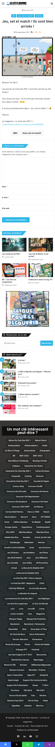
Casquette (15, 476)
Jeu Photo (43, 552)
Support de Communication (35, 680)
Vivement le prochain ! (27, 383)
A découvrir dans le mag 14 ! (40, 280)
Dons (34, 517)
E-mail (5, 197)
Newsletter (13, 629)
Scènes (39, 16)
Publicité (35, 649)
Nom (4, 187)
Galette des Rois (11, 537)
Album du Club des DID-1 (20, 440)
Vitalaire (28, 706)
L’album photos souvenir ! (29, 394)
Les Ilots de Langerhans (17, 603)
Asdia (44, 445)
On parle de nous (17, 634)
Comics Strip (18, 486)
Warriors (40, 706)
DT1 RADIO (45, 517)
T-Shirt (45, 685)
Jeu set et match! (32, 133)
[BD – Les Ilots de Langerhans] (14, 270)
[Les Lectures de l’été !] (14, 245)
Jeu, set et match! (25, 16)
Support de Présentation (17, 685)
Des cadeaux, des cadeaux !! (30, 406)
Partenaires (37, 639)
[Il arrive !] (9, 364)
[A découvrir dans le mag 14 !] (41, 270)
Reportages (39, 660)
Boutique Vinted (40, 461)
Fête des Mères (25, 532)
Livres (42, 609)
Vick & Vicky (33, 700)
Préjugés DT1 (21, 649)
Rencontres (41, 655)
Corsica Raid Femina (14, 512)
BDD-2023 (37, 456)
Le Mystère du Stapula (27, 593)
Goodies (26, 537)
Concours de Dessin (39, 491)
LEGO (41, 583)
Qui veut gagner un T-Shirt (20, 655)
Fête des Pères (42, 532)
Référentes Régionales (41, 665)
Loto (30, 614)
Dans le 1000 (33, 512)
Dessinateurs (10, 517)
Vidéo (45, 700)
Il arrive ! (21, 360)
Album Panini (41, 440)
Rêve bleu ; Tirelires (37, 670)
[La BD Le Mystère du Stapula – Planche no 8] (9, 375)
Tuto (33, 695)
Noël (24, 629)
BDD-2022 (24, 456)
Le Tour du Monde (40, 603)
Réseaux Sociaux (16, 670)
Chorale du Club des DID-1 (17, 481)
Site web (5, 208)
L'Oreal (14, 568)
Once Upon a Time (39, 629)
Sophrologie (13, 680)
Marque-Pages (15, 619)
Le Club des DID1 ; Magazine (23, 583)
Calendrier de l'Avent (33, 466)
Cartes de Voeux (42, 471)
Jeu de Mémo (29, 552)
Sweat (35, 685)
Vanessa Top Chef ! (15, 700)
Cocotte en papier (41, 481)
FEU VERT (10, 532)
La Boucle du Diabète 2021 (32, 568)
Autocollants (29, 450)
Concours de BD (35, 486)
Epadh (48, 522)
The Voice (15, 690)
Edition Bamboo (21, 522)
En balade (36, 522)
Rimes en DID (10, 665)
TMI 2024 (28, 690)
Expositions (27, 527)
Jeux (28, 558)
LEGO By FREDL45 (17, 588)
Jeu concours (44, 547)
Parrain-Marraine (20, 639)
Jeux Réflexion (41, 558)
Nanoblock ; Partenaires (34, 624)
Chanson (40, 476)
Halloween (29, 542)
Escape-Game (11, 527)
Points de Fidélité (42, 644)
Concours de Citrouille (16, 491)
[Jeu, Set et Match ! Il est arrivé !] (41, 245)
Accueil (26, 10)
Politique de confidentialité (27, 730)
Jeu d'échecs (13, 552)
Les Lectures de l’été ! (11, 254)
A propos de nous (22, 726)
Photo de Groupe (12, 644)
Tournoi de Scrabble (18, 695)
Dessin (46, 512)
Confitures (38, 507)
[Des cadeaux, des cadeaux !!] (9, 409)
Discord (24, 517)
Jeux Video (27, 563)
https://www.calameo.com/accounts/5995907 (23, 124)
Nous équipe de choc (39, 726)
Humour (41, 542)
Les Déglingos (44, 598)
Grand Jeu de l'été (43, 537)
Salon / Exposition (15, 675)
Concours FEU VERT (21, 507)
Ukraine (42, 695)
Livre (21, 609)
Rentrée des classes (20, 660)
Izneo (31, 547)
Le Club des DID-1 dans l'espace (27, 578)
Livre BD (31, 609)
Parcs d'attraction (37, 634)
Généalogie (15, 542)
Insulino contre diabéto (14, 547)
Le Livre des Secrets (37, 588)
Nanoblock (15, 624)
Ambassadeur (14, 445)
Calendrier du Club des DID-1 (18, 471)
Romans (23, 665)
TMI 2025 (40, 690)
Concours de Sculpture (17, 501)
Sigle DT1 (31, 675)
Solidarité (44, 675)
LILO (13, 609)
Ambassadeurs (31, 445)
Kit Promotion (42, 563)
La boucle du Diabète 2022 (27, 573)
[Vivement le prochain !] (9, 386)
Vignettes (16, 706)
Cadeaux (16, 466)
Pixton (27, 644)
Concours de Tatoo (39, 501)
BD (32, 10)
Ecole (6, 522)
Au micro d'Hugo (12, 450)
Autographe (45, 450)
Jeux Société (12, 563)
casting (28, 476)
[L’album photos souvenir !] (9, 398)
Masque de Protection (36, 619)
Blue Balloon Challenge (18, 461)
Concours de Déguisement (27, 496)
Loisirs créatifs (17, 614)
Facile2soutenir (43, 527)
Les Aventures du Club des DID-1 (19, 598)
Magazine (40, 614)
